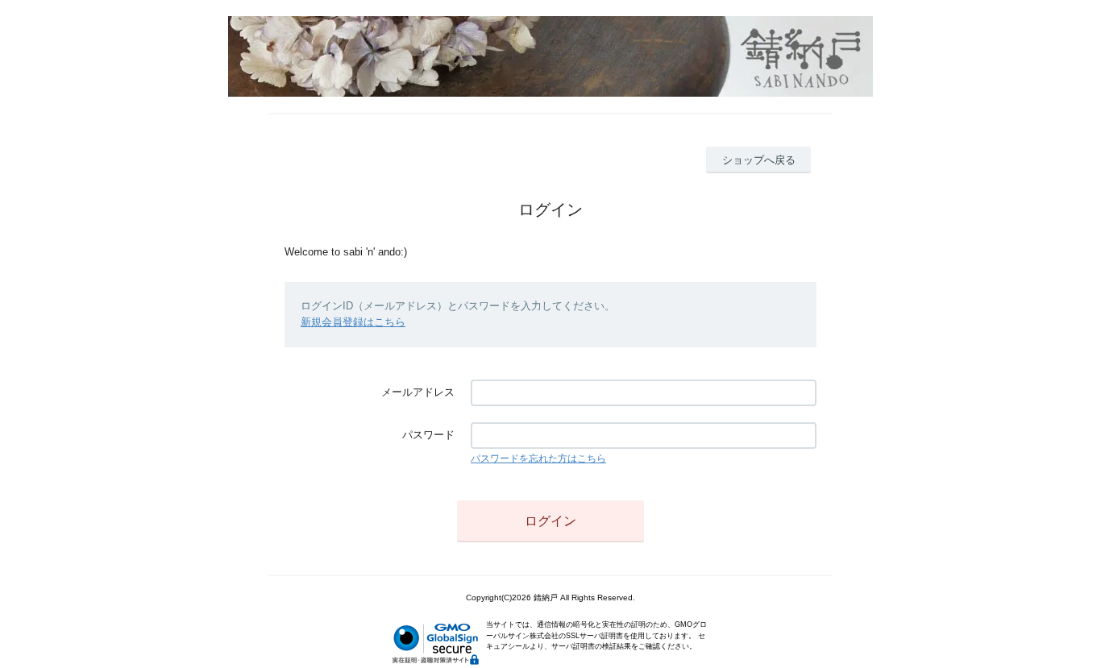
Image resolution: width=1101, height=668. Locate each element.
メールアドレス (418, 392)
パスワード (428, 435)
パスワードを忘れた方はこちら (538, 458)
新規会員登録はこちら (353, 322)
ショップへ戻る (759, 160)
